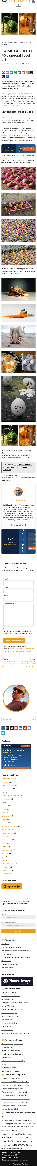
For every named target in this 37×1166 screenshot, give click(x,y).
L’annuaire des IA (7, 1026)
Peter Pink (4, 158)
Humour (4, 819)
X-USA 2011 (5, 874)
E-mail (6, 587)
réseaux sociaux (27, 1141)
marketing (6, 1137)
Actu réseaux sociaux (8, 779)
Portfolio (4, 847)
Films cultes (5, 816)
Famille (3, 813)
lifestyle (21, 1134)
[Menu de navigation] (18, 5)
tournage (10, 1145)
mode (18, 1138)
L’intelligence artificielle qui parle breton (14, 1003)
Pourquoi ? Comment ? (9, 992)
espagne (12, 1126)
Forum (3, 1064)
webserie (31, 1145)
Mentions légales (7, 968)
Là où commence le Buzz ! (10, 996)
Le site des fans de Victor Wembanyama (15, 1033)
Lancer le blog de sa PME (10, 1016)
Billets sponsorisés (7, 785)
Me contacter (6, 961)
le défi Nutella (17, 140)
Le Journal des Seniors (9, 1023)
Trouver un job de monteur (10, 1071)
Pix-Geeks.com (6, 1047)
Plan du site (5, 944)
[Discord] (29, 728)
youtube (6, 1148)
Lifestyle (4, 823)
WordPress (25, 1164)
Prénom (4, 914)
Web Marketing (6, 870)
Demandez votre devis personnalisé (15, 1160)
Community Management (10, 796)
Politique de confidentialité (10, 964)
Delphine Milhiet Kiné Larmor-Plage (13, 1061)
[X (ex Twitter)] (12, 728)
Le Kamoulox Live (7, 999)
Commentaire (8, 604)
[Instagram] (12, 525)
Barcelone (4, 782)
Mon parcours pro (17, 1152)
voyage (24, 1144)
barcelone (9, 1120)
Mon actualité (6, 830)
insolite (31, 1131)
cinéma (16, 1123)
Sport (3, 857)
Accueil (3, 42)
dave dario (31, 1123)
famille (28, 1126)
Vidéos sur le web (7, 864)
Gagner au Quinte (7, 1030)
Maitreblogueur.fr (7, 1057)
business (26, 1120)
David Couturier (9, 64)
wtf (2, 1148)
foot (2, 1131)
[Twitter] (23, 525)
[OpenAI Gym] (3, 733)
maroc (14, 1138)
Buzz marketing (6, 789)
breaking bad (18, 1120)
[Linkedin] (14, 525)
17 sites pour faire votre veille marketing (14, 1092)
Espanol (4, 809)
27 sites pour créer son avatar (11, 1078)
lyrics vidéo (28, 1134)
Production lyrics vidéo (10, 1155)
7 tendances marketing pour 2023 (12, 1089)
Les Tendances (6, 1020)
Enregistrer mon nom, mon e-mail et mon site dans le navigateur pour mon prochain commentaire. (17, 633)
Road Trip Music (7, 850)
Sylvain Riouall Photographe (10, 1051)
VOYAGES (4, 867)
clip (20, 1123)
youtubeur (12, 1148)
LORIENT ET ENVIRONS (9, 826)
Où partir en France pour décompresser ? (15, 1099)
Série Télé (4, 853)
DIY (2, 802)
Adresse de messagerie (9, 922)
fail (25, 1126)
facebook (20, 1126)
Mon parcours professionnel (11, 947)
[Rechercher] (33, 719)
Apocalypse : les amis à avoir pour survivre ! (16, 1106)
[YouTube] (16, 728)
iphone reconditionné (8, 1068)
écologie (18, 1148)
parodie (4, 1141)
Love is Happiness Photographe (12, 1054)
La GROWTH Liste (7, 1006)
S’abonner (18, 931)
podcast (16, 1141)
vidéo (16, 1144)
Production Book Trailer (10, 1157)
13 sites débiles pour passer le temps (14, 1102)
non (29, 1138)
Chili (2, 792)
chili (11, 1123)
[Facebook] (25, 525)
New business (6, 840)
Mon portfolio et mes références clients (15, 951)
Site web (6, 595)
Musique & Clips (6, 833)
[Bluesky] (20, 525)
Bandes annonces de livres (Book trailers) (15, 957)
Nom (5, 579)
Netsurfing (5, 836)
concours (25, 1123)
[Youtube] (17, 525)
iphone (16, 1134)
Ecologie (4, 806)
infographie (18, 1131)
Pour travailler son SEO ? (9, 1109)
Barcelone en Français (9, 1013)
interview (9, 1134)
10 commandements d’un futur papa (13, 1095)
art (2, 1120)
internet (3, 1134)
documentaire (5, 1126)
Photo (10, 42)
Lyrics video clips (7, 954)
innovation (25, 1131)
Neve (9, 1164)
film (32, 1126)
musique (24, 1137)
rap (21, 1141)
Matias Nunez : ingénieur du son (12, 1044)
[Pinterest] (25, 728)
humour (10, 1130)
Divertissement (6, 799)
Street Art (4, 860)
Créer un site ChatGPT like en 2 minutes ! (15, 1082)
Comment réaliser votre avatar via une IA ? (15, 1085)
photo (10, 1141)
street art (4, 1145)
